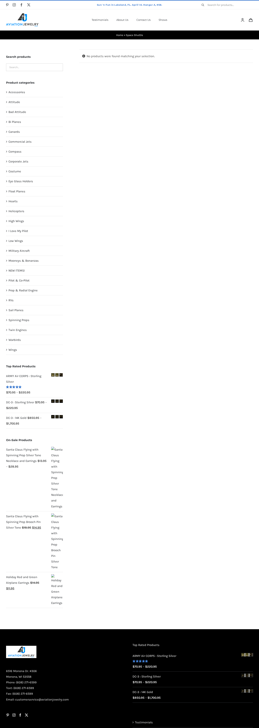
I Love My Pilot (18, 231)
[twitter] (28, 4)
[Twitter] (26, 715)
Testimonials (144, 722)
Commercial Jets (20, 141)
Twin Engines (17, 330)
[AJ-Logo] (22, 15)
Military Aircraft (19, 251)
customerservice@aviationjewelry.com (42, 699)
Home (119, 35)
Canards (14, 132)
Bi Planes (14, 122)
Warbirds (14, 340)
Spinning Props (18, 320)
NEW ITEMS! (16, 270)
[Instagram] (14, 715)
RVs (11, 300)
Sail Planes (15, 310)
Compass (14, 151)
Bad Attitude (17, 112)
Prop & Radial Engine (23, 290)
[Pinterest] (7, 715)
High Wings (16, 221)
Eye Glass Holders (20, 181)
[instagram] (14, 4)
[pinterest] (7, 4)
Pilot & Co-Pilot (19, 280)
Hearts (13, 201)
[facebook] (21, 4)
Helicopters (16, 211)
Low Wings (15, 241)
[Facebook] (20, 715)
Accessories (16, 92)
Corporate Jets (18, 161)
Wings (12, 350)
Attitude (14, 102)
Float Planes (16, 191)
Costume (14, 171)
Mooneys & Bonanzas (23, 260)
